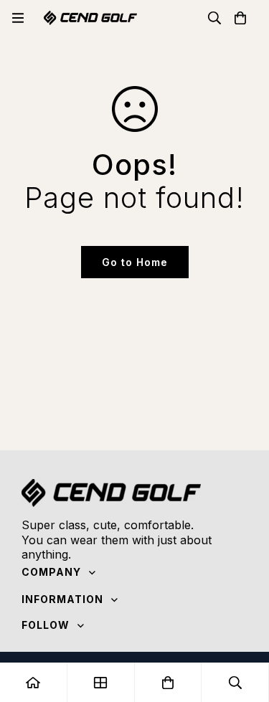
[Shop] (101, 682)
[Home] (33, 682)
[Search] (214, 18)
